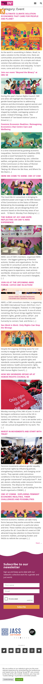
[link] (2, 11)
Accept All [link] (19, 679)
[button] (35, 3)
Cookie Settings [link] (8, 679)
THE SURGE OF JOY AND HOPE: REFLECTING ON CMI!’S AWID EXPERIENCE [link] (16, 219)
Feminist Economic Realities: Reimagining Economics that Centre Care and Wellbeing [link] (21, 127)
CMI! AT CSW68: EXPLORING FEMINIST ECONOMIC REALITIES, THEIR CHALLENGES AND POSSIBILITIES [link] (20, 496)
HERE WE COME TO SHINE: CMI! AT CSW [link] (21, 176)
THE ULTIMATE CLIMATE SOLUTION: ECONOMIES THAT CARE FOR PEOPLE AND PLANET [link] (19, 16)
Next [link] (39, 543)
